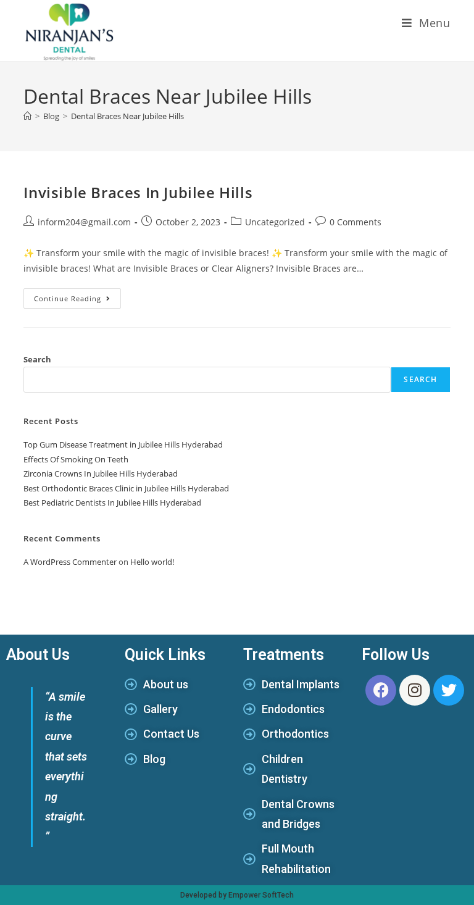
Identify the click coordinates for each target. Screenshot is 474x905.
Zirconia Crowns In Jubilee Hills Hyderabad (100, 473)
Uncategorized (275, 222)
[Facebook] (380, 690)
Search (37, 359)
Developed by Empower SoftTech (237, 895)
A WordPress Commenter (70, 561)
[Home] (27, 116)
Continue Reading (77, 295)
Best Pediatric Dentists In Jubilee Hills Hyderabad (112, 502)
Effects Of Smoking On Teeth (75, 459)
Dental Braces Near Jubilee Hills (127, 116)
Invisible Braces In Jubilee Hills (137, 192)
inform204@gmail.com (84, 222)
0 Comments (355, 222)
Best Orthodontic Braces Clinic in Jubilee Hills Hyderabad (126, 488)
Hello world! (152, 561)
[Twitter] (448, 690)
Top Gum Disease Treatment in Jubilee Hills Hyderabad (123, 444)
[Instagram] (414, 690)
